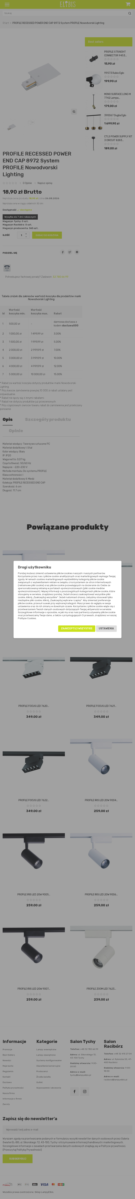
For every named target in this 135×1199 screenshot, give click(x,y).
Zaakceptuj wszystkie (76, 628)
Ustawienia (106, 628)
